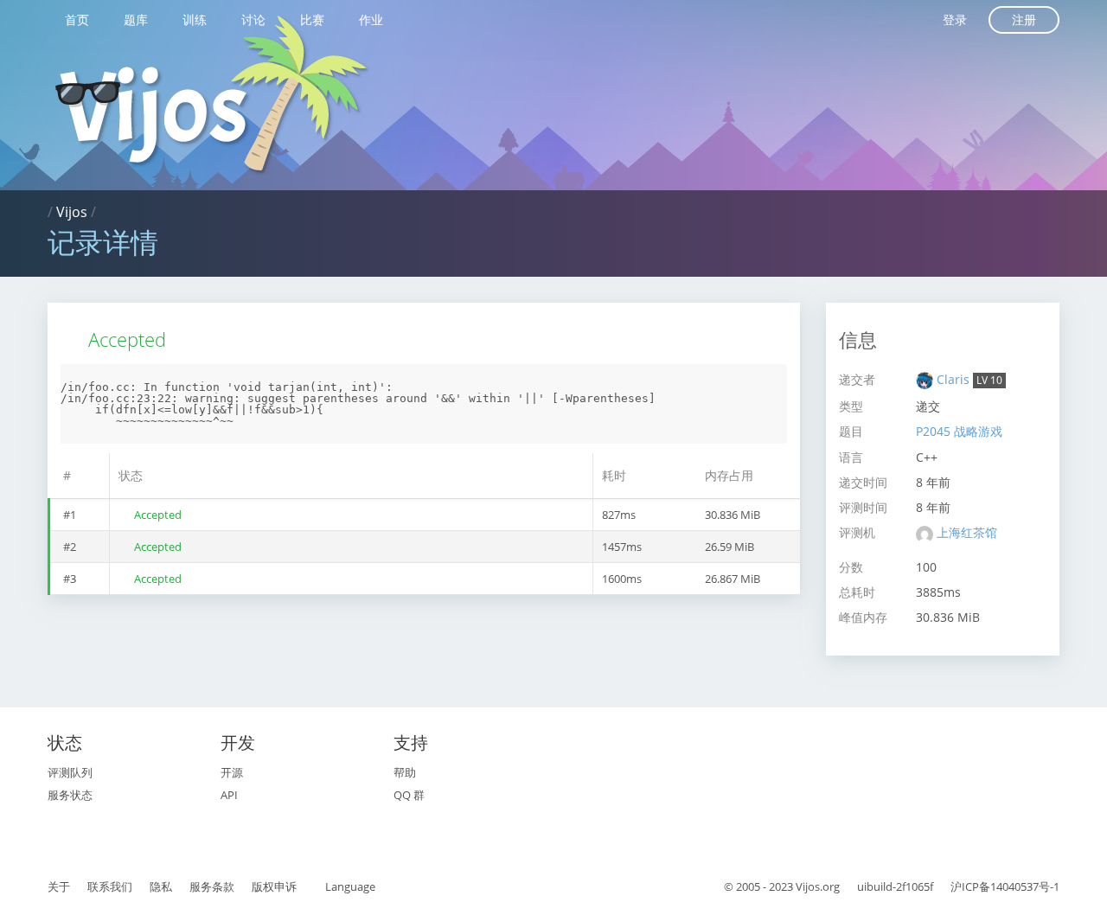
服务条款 (211, 886)
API (229, 795)
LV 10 (989, 380)
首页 (77, 19)
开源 (232, 772)
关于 (59, 886)
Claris (955, 379)
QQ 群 (409, 795)
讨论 (253, 19)
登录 (955, 19)
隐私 (161, 886)
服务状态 (70, 795)
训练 (194, 19)
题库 (136, 19)
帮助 (405, 772)
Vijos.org (818, 886)
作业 (371, 19)
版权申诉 (274, 886)
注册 (1024, 19)
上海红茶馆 (967, 532)
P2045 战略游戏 (959, 431)
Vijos (71, 211)
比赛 (312, 19)
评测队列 (70, 772)
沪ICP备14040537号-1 (1004, 886)
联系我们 (109, 886)
